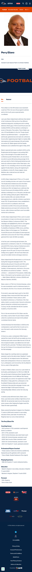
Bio (2, 99)
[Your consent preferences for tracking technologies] (3, 569)
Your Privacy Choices (16, 560)
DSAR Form (16, 557)
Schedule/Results (13, 9)
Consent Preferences (16, 549)
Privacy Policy (16, 546)
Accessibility (16, 540)
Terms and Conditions (16, 553)
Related (8, 99)
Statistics (27, 9)
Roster (21, 9)
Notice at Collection (16, 564)
